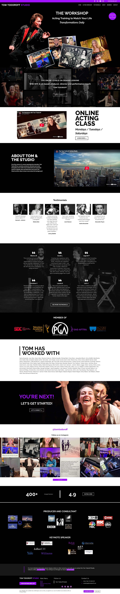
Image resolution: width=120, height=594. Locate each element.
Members (109, 5)
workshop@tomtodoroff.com (89, 583)
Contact (115, 5)
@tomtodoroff (60, 429)
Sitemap (42, 584)
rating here (88, 494)
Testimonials (97, 5)
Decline (97, 591)
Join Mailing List (112, 1)
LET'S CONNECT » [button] (60, 95)
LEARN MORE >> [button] (81, 138)
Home (79, 5)
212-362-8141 (41, 569)
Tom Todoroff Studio (61, 582)
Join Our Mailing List (28, 583)
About (103, 5)
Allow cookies (89, 591)
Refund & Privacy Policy (45, 583)
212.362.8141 (92, 581)
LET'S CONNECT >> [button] (36, 410)
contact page (70, 569)
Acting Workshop (87, 5)
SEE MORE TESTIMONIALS (60, 304)
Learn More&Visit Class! (112, 16)
